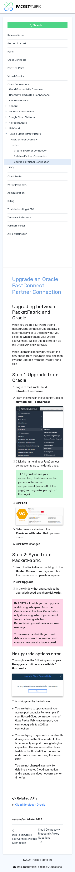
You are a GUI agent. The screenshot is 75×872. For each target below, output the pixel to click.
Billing (11, 201)
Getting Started (17, 43)
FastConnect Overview (24, 139)
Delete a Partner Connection (30, 156)
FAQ (11, 167)
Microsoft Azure (18, 122)
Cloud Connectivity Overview (26, 89)
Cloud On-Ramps (19, 100)
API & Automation (17, 233)
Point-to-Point (16, 68)
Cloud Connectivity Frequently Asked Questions (49, 833)
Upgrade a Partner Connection (31, 161)
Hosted (15, 145)
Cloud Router (15, 176)
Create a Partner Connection (30, 150)
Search (37, 25)
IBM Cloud (14, 128)
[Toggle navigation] (65, 6)
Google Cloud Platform (22, 117)
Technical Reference (20, 217)
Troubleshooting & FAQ (21, 209)
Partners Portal (16, 225)
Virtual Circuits (16, 76)
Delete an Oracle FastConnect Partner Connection (24, 838)
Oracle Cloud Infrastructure (25, 133)
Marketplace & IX (17, 184)
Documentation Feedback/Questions (39, 866)
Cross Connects (17, 59)
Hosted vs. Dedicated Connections (29, 94)
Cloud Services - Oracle (30, 804)
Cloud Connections (19, 84)
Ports (11, 51)
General (13, 106)
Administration (16, 192)
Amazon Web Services (21, 111)
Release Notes (16, 35)
